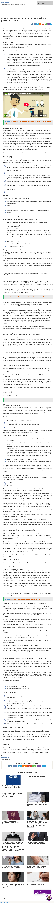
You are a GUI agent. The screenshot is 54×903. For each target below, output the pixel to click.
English (3, 11)
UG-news (5, 2)
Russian (1, 902)
